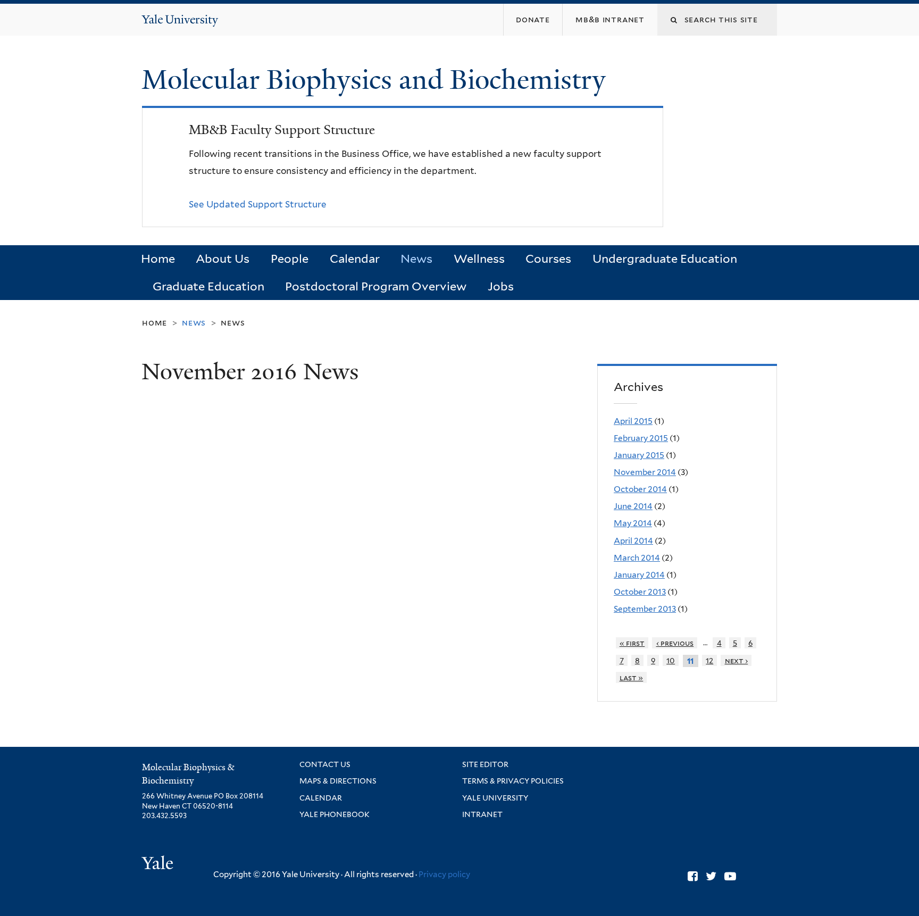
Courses (548, 258)
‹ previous (675, 642)
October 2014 (640, 489)
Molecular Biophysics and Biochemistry (377, 79)
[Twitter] (711, 876)
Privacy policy (444, 874)
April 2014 (633, 541)
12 (709, 660)
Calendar (355, 258)
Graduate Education (208, 286)
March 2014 (637, 558)
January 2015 (639, 455)
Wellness (479, 258)
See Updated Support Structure (258, 204)
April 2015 (633, 421)
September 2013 (645, 609)
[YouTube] (730, 876)
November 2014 (645, 472)
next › (736, 660)
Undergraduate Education (664, 258)
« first (632, 642)
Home (158, 258)
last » (632, 677)
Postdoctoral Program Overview (375, 286)
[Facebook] (693, 876)
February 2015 (641, 438)
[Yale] (159, 864)
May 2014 (633, 523)
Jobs (501, 286)
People (289, 258)
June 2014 (633, 506)
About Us (222, 258)
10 (670, 660)
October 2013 (640, 592)
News (416, 258)
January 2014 (639, 575)
